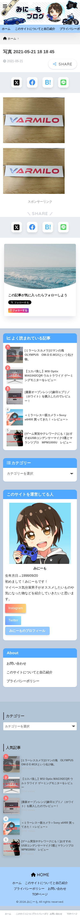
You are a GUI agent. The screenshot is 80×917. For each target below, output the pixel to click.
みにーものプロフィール (27, 630)
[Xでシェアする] (16, 82)
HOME (42, 874)
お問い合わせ (16, 663)
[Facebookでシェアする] (32, 82)
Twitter (13, 620)
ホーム (6, 28)
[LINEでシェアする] (63, 82)
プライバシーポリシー (23, 681)
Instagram (15, 608)
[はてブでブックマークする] (47, 82)
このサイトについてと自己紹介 (35, 28)
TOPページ (40, 894)
